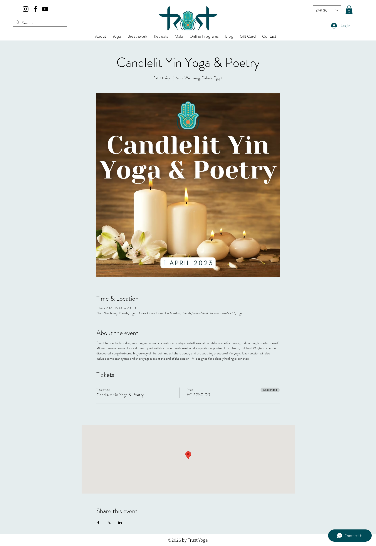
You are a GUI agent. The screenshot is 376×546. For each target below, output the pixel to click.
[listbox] (327, 10)
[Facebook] (35, 9)
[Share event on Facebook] (98, 522)
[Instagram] (25, 9)
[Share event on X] (109, 522)
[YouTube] (45, 9)
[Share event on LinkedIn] (120, 522)
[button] (327, 10)
